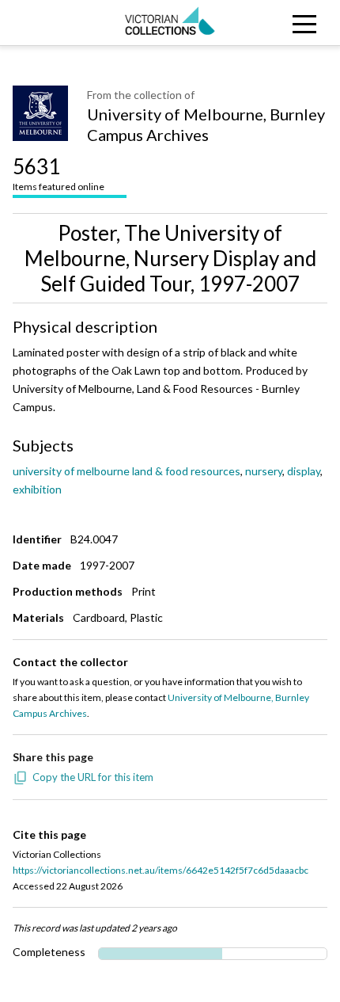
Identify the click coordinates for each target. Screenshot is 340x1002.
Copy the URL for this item (92, 777)
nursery (263, 471)
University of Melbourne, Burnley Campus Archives (206, 124)
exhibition (37, 489)
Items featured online (58, 173)
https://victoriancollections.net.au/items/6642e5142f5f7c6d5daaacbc (160, 870)
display (303, 471)
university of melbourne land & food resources (126, 471)
